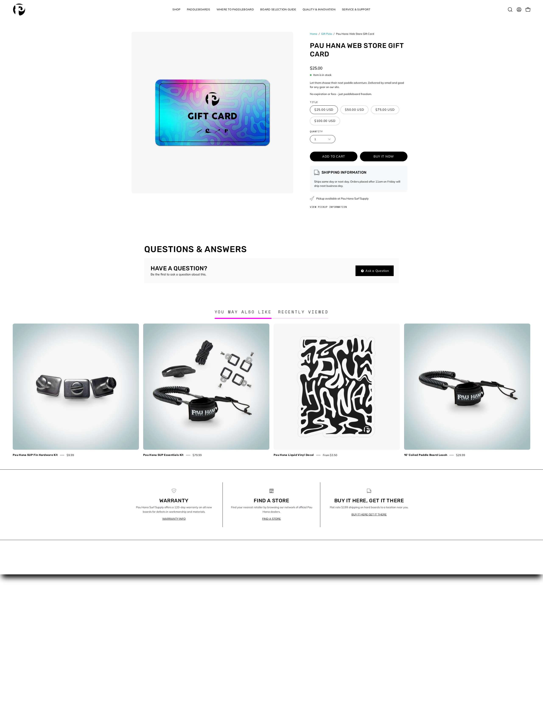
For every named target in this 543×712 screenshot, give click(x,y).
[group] (271, 390)
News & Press (285, 630)
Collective (210, 611)
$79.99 (197, 455)
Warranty (210, 686)
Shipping (210, 674)
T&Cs (207, 680)
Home (313, 33)
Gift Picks (326, 33)
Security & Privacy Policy (221, 668)
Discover (282, 611)
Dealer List (211, 623)
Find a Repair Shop (217, 636)
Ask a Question (377, 271)
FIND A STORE (271, 518)
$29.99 (460, 455)
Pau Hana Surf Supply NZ (222, 642)
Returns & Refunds (217, 661)
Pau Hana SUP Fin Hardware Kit (35, 455)
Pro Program (212, 649)
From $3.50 (330, 455)
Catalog (281, 605)
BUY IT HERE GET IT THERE (369, 514)
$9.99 (70, 455)
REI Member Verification (220, 655)
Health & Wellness (288, 617)
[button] (176, 9)
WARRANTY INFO (174, 518)
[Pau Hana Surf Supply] (19, 9)
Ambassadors (214, 605)
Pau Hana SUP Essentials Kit (163, 455)
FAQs (207, 630)
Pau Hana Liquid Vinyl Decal (294, 455)
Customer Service (216, 617)
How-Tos (282, 623)
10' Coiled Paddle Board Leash (425, 455)
